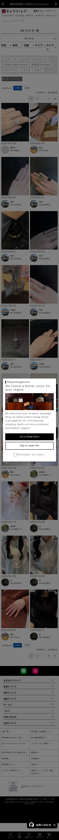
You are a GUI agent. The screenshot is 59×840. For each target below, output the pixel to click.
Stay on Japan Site (29, 446)
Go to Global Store (29, 437)
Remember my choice (31, 455)
